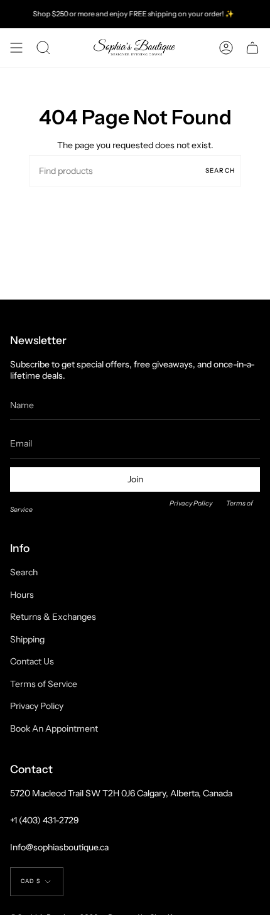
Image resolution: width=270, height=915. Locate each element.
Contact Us (32, 661)
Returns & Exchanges (53, 616)
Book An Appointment (54, 728)
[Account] (226, 47)
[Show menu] (16, 47)
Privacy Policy (191, 503)
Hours (22, 594)
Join (135, 479)
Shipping (27, 639)
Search (220, 170)
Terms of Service (43, 684)
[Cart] (252, 47)
